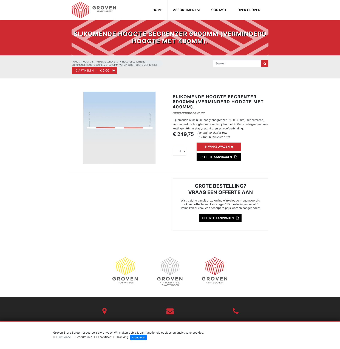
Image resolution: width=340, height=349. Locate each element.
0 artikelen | (91, 70)
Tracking (122, 337)
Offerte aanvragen (216, 157)
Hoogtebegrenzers (133, 61)
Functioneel (64, 337)
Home (157, 10)
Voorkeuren (84, 337)
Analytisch (104, 337)
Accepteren (138, 337)
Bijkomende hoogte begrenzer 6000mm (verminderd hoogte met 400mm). (115, 65)
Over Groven (248, 10)
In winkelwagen (217, 146)
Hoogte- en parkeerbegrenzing (100, 61)
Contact (219, 10)
